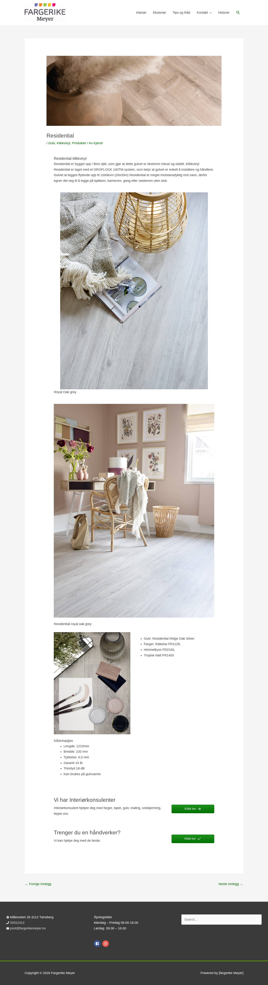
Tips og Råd (181, 12)
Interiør (141, 12)
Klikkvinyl (63, 143)
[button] (238, 12)
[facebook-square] (97, 943)
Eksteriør (159, 12)
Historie (223, 12)
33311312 (17, 922)
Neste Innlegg (231, 884)
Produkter (79, 143)
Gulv (51, 143)
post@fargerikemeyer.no (28, 928)
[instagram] (106, 943)
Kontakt (202, 12)
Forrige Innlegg (38, 884)
